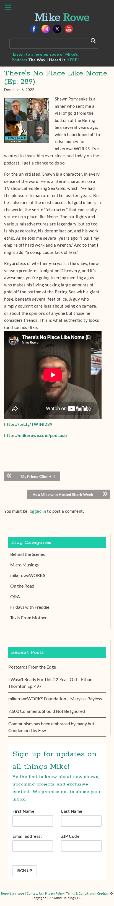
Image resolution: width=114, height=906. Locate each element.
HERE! (72, 59)
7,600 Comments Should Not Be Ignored (46, 711)
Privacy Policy (54, 893)
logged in (37, 511)
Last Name (71, 811)
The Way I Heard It (46, 59)
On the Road (22, 585)
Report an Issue (12, 893)
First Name (23, 811)
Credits (102, 893)
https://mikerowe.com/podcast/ (36, 435)
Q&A (15, 596)
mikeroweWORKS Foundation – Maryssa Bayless (55, 698)
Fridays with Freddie (29, 607)
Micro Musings (24, 564)
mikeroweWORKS (27, 575)
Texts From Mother (28, 617)
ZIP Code (70, 836)
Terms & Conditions (80, 893)
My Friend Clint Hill (38, 476)
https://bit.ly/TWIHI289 (28, 424)
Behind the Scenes (27, 554)
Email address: (27, 836)
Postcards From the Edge (32, 666)
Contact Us (35, 893)
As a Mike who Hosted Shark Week (63, 494)
